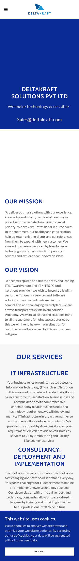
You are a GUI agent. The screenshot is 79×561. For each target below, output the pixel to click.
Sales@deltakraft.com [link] (39, 119)
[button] (7, 9)
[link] (39, 9)
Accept (39, 551)
